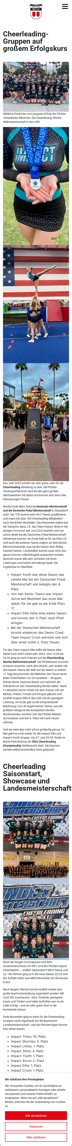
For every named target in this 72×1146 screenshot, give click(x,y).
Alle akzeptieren (36, 1115)
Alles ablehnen (36, 1137)
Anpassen (36, 1126)
